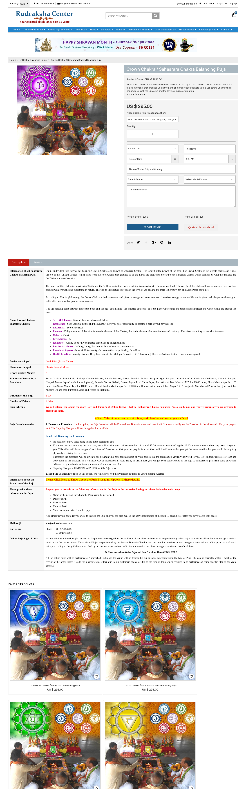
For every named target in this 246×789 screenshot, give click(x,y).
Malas (93, 29)
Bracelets (106, 29)
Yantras (120, 29)
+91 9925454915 (45, 3)
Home (17, 29)
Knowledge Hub (207, 29)
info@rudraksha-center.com (75, 3)
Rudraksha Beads (34, 29)
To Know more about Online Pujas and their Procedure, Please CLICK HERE (141, 552)
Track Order (207, 3)
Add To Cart (153, 226)
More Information (136, 94)
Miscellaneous (186, 29)
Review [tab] (38, 262)
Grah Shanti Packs (164, 29)
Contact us (226, 29)
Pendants (80, 29)
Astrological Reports (139, 29)
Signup (233, 3)
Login (220, 3)
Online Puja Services (59, 29)
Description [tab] (19, 262)
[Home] (44, 17)
